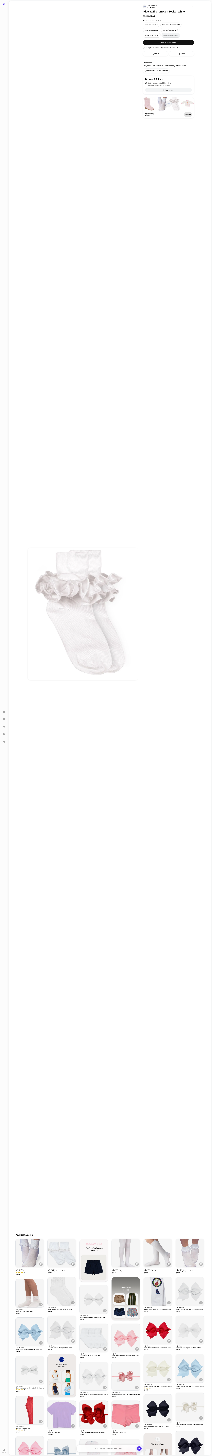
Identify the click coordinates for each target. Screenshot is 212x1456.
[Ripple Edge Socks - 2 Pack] (61, 1253)
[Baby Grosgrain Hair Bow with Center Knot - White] (29, 1370)
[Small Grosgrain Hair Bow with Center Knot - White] (94, 1376)
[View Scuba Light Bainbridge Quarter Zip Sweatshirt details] (68, 1389)
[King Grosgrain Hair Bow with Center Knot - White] (190, 1291)
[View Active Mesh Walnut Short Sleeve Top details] (55, 1376)
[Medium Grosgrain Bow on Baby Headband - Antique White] (190, 1407)
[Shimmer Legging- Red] (29, 1410)
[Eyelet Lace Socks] (29, 1253)
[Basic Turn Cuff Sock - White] (29, 1293)
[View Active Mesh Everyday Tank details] (55, 1389)
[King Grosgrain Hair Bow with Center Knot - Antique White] (158, 1368)
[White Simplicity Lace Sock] (190, 1253)
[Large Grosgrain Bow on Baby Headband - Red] (94, 1415)
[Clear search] (139, 1448)
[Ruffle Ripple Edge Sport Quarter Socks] (61, 1291)
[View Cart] (4, 726)
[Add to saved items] (41, 1264)
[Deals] (4, 734)
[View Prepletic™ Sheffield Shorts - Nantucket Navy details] (93, 1267)
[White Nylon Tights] (126, 1253)
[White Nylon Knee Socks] (158, 1253)
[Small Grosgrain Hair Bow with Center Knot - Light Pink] (126, 1338)
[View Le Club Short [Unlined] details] (119, 1299)
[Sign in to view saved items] (4, 741)
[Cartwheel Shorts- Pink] (126, 1415)
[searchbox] (110, 1448)
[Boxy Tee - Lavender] (61, 1415)
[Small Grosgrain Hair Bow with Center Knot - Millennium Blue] (29, 1331)
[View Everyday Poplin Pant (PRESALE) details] (132, 1299)
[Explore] (4, 719)
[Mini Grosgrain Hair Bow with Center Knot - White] (94, 1299)
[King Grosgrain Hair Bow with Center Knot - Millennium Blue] (190, 1368)
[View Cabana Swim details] (132, 1312)
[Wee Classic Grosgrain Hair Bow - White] (190, 1330)
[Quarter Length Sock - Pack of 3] (94, 1338)
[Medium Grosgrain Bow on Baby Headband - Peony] (126, 1376)
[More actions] (193, 6)
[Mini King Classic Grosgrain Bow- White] (61, 1330)
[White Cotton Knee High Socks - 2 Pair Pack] (158, 1291)
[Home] (4, 711)
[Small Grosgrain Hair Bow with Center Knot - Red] (158, 1330)
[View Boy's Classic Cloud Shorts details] (119, 1312)
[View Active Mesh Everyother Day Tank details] (68, 1376)
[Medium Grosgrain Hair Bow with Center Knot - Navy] (158, 1408)
